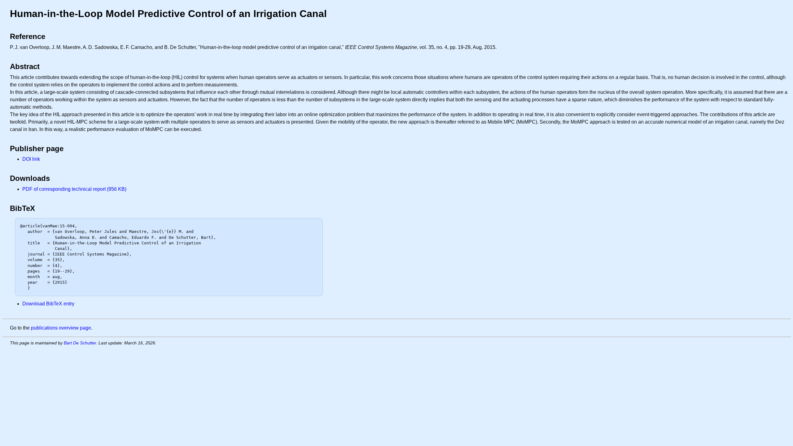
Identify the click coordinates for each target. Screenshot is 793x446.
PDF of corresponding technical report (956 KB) (74, 189)
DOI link (31, 159)
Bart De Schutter (80, 342)
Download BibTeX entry (48, 303)
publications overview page (61, 327)
